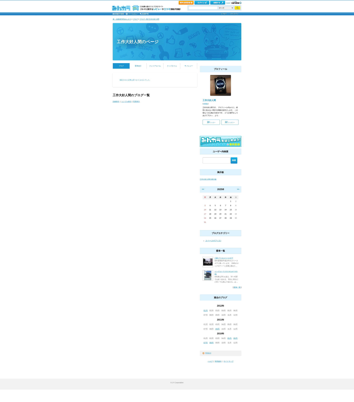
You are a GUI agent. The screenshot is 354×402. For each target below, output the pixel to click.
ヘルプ (228, 2)
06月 (235, 338)
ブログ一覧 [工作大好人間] (149, 19)
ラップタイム (172, 66)
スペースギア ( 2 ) (213, 241)
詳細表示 (116, 102)
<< (203, 189)
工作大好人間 (209, 100)
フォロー (211, 122)
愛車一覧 (237, 287)
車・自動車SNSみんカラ (122, 19)
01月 (206, 310)
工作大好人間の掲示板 (208, 179)
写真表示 (136, 102)
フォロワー (230, 122)
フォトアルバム (155, 66)
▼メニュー (188, 66)
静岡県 (205, 103)
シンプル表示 (126, 102)
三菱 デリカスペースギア (223, 258)
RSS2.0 (208, 353)
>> (238, 189)
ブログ (135, 19)
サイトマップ (228, 361)
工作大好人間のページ (138, 41)
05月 (229, 338)
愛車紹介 (138, 66)
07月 (206, 343)
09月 (217, 329)
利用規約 (218, 361)
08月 (211, 343)
